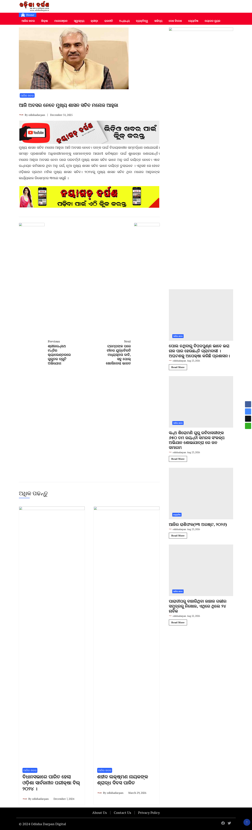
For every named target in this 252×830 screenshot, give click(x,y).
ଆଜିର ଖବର (28, 21)
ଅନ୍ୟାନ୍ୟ (124, 21)
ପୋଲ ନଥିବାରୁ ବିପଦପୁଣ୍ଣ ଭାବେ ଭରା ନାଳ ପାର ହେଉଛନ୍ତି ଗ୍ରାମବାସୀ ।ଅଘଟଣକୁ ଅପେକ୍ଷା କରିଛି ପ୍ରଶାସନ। (199, 350)
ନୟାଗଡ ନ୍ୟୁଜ (212, 21)
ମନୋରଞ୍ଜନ (61, 21)
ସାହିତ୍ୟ (158, 21)
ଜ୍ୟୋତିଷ (193, 21)
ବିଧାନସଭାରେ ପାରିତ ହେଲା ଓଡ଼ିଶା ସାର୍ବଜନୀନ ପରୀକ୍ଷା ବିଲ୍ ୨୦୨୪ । (51, 782)
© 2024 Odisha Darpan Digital (42, 824)
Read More (177, 367)
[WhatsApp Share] (248, 426)
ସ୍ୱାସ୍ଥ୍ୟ (79, 21)
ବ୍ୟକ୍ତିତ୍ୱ (142, 21)
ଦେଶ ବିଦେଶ (175, 21)
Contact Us (122, 812)
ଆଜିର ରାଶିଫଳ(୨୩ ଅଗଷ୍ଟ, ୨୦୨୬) (198, 524)
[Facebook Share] (248, 404)
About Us (99, 812)
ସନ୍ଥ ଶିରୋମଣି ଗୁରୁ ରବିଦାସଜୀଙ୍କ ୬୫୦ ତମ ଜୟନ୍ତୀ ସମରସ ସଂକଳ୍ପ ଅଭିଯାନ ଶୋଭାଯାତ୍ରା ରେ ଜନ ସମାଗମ (197, 440)
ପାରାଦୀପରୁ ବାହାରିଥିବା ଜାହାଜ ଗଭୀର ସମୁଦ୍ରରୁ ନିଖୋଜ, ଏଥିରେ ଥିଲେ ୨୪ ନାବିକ (197, 606)
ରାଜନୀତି (108, 21)
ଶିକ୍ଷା (44, 21)
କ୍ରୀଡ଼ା (94, 21)
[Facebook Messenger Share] (248, 411)
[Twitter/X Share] (248, 419)
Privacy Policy (149, 812)
